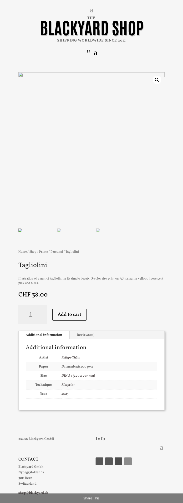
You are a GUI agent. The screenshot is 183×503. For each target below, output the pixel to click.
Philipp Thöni (70, 357)
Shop (32, 252)
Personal (57, 252)
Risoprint (68, 385)
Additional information (44, 335)
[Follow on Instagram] (109, 461)
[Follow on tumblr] (118, 461)
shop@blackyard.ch (33, 493)
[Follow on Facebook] (99, 461)
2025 (65, 394)
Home (22, 252)
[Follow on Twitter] (128, 461)
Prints (43, 252)
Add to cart (69, 314)
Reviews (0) (85, 335)
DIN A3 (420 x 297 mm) (78, 375)
